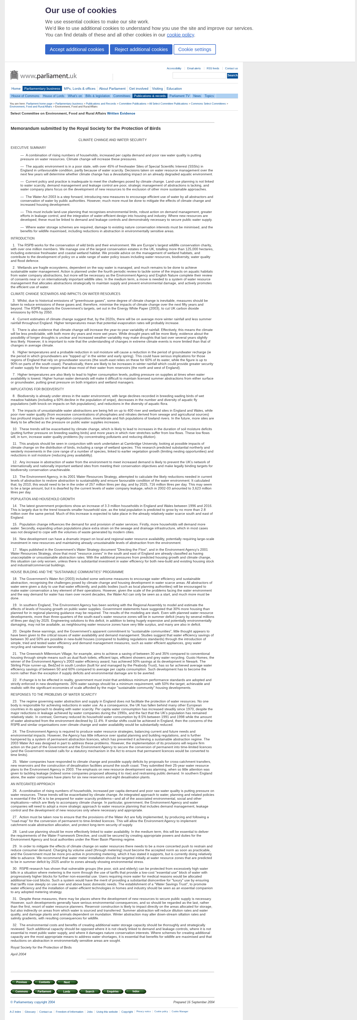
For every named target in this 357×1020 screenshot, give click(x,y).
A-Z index (15, 1011)
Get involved (138, 88)
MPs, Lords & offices (79, 88)
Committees (121, 96)
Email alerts (194, 68)
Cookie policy (161, 1011)
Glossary (30, 1011)
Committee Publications (132, 103)
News (197, 96)
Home (16, 88)
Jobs (90, 1011)
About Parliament (112, 88)
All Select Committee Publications (168, 103)
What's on (75, 96)
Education (174, 88)
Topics (209, 96)
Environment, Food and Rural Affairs (31, 106)
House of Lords (53, 96)
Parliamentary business (42, 88)
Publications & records (150, 96)
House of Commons (25, 96)
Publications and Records (101, 103)
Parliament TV (180, 96)
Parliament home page (39, 103)
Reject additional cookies (141, 49)
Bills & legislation (97, 96)
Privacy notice (143, 1011)
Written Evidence (121, 113)
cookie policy (180, 34)
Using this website (107, 1011)
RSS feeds (213, 68)
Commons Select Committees (208, 103)
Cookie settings (194, 49)
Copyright (127, 1011)
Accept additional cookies (77, 49)
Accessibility (174, 68)
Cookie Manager (180, 1011)
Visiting (157, 88)
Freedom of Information (69, 1011)
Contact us (231, 68)
